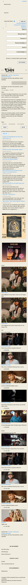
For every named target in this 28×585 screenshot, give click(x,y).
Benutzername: (21, 34)
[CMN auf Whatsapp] (20, 540)
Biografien (3, 522)
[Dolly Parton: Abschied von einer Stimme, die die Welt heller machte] (14, 395)
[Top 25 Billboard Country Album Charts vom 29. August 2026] (14, 279)
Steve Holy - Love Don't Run (9, 194)
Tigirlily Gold (4, 524)
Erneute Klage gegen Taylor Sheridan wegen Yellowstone (14, 425)
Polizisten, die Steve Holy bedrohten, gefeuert (13, 149)
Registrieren (24, 26)
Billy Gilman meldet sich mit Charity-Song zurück (13, 183)
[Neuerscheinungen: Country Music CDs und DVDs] (14, 439)
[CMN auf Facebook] (14, 83)
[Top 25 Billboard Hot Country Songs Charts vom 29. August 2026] (14, 310)
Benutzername (7, 4)
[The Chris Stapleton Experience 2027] (14, 226)
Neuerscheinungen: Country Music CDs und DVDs (12, 448)
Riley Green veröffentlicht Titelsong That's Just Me (12, 367)
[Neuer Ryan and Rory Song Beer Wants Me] (14, 339)
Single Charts (4, 323)
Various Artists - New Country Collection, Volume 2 (14, 201)
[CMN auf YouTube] (22, 83)
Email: (23, 47)
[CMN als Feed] (24, 83)
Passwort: (22, 38)
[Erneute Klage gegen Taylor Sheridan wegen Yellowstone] (14, 416)
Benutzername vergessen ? (20, 24)
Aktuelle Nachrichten (6, 346)
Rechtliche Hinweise (16, 580)
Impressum (4, 582)
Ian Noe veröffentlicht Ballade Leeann (9, 385)
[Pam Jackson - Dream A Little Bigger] (14, 252)
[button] (6, 554)
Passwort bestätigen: (20, 42)
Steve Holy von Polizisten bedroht (10, 159)
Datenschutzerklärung (6, 580)
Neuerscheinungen (5, 446)
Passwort (6, 12)
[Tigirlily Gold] (14, 515)
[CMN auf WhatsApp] (19, 83)
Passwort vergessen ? (22, 23)
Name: (23, 29)
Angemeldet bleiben (8, 21)
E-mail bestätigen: (21, 51)
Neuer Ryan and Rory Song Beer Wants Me (11, 348)
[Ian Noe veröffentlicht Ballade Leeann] (14, 376)
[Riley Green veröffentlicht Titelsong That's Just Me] (14, 358)
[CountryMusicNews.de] (9, 70)
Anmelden (4, 133)
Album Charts (4, 292)
